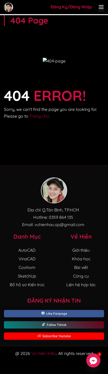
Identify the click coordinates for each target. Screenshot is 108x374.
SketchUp (27, 276)
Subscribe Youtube (56, 336)
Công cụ (81, 276)
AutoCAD (27, 250)
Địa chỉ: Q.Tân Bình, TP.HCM (53, 209)
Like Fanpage (56, 313)
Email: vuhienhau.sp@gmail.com (53, 224)
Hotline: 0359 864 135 (53, 217)
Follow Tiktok (57, 325)
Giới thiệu (81, 250)
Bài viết (81, 267)
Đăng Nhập (81, 6)
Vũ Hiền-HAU (43, 353)
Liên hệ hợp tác (81, 284)
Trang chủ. (39, 116)
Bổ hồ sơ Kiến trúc (27, 284)
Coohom (27, 267)
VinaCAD (27, 258)
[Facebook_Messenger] (93, 360)
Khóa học (81, 258)
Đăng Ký (59, 6)
